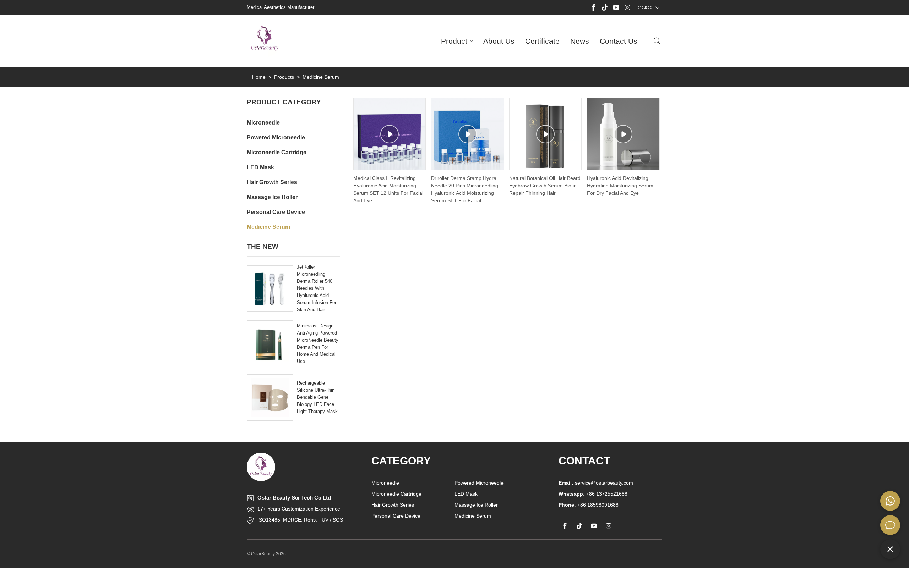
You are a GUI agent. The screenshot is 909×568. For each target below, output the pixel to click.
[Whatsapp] (890, 501)
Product (454, 41)
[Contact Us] (890, 525)
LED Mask (466, 494)
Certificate (542, 41)
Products (284, 77)
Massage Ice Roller (476, 505)
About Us (499, 41)
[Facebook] (593, 7)
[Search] (657, 41)
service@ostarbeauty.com (596, 483)
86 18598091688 (599, 505)
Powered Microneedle (479, 483)
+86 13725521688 (593, 494)
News (579, 41)
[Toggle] (890, 549)
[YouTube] (616, 7)
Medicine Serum (472, 516)
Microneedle (385, 483)
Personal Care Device (395, 516)
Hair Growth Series (392, 505)
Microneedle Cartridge (396, 494)
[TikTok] (605, 7)
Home (259, 77)
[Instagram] (627, 7)
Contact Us (618, 41)
